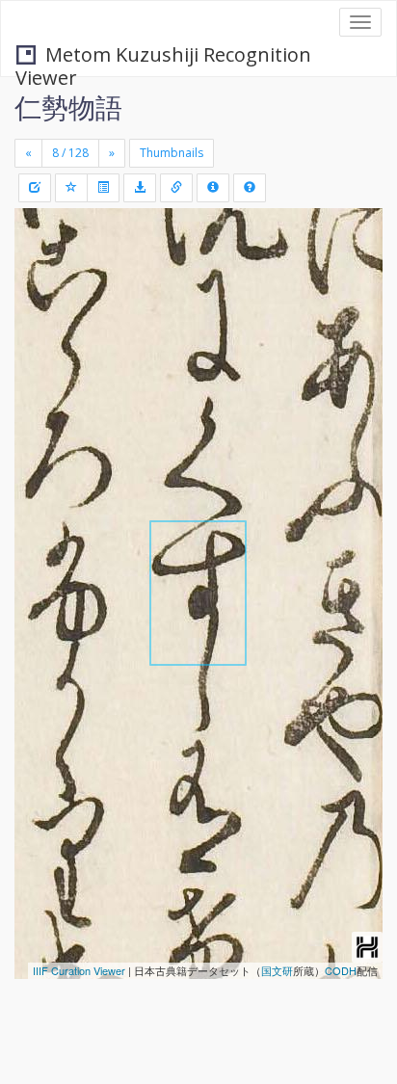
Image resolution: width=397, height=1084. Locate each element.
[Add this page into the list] (71, 187)
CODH (341, 970)
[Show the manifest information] (213, 187)
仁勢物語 (68, 107)
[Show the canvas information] (176, 187)
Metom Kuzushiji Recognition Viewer (163, 56)
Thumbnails (171, 153)
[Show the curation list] (103, 187)
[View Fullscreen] (40, 305)
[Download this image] (139, 187)
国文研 (277, 970)
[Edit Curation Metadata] (34, 187)
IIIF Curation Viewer (79, 970)
